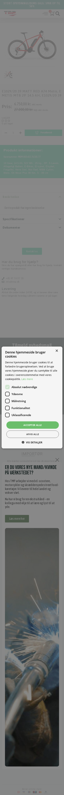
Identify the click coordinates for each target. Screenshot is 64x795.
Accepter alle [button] (32, 424)
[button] (32, 442)
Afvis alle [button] (32, 434)
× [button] (56, 350)
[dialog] (32, 397)
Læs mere (27, 379)
